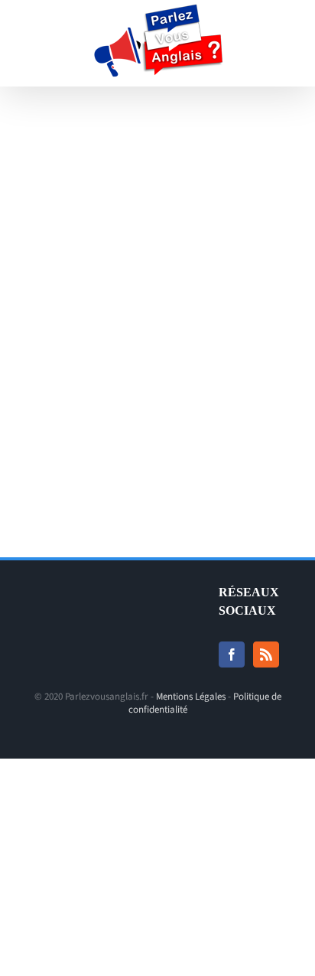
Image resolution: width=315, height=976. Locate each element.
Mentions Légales (191, 696)
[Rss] (266, 654)
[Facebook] (232, 654)
